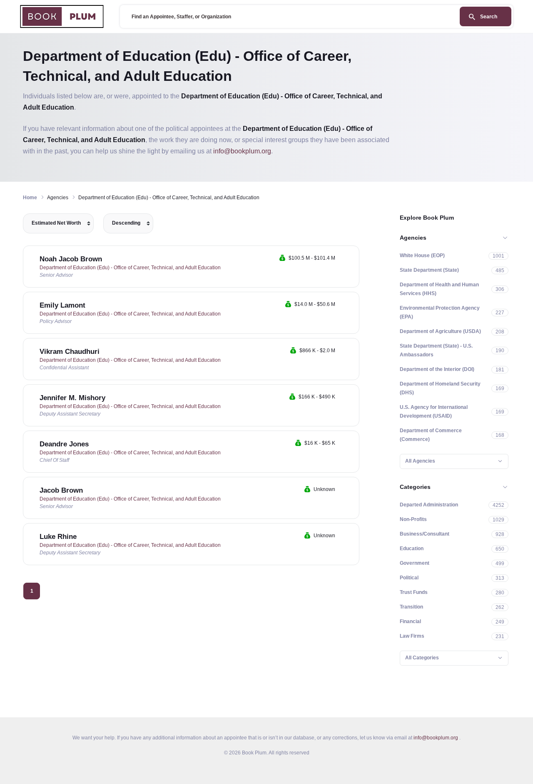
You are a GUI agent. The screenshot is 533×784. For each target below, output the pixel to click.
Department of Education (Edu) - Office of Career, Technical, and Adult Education (130, 268)
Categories (415, 486)
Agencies (413, 237)
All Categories (422, 658)
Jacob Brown (61, 490)
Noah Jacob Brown (71, 259)
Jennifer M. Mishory (72, 398)
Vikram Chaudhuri (70, 352)
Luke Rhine (58, 537)
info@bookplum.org (242, 151)
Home (30, 197)
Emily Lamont (62, 305)
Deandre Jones (64, 444)
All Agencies (420, 461)
